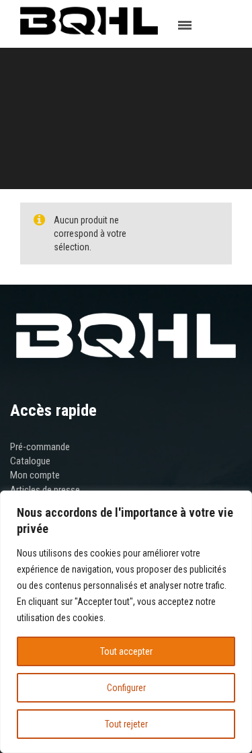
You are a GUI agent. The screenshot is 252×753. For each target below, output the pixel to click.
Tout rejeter (126, 724)
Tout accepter (126, 651)
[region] (126, 622)
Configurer (126, 687)
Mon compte (35, 475)
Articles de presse (45, 490)
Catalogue (30, 461)
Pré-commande (40, 447)
